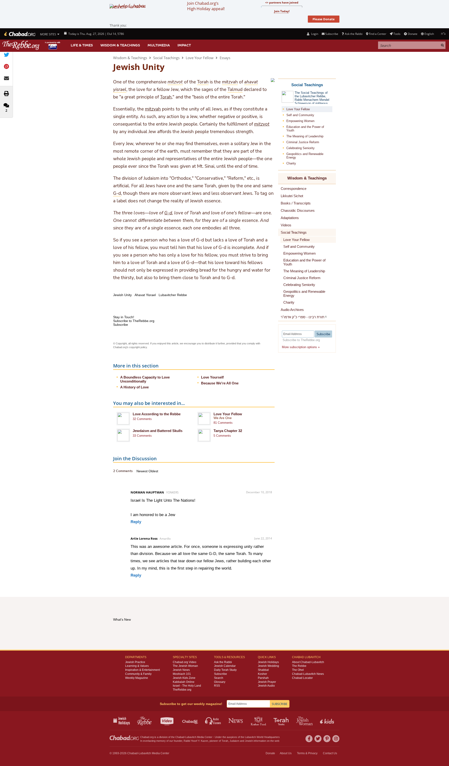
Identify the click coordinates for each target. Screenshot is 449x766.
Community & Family (138, 674)
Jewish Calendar (225, 666)
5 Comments (222, 435)
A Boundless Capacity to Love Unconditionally (145, 379)
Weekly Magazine (136, 678)
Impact (184, 45)
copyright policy (138, 347)
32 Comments (142, 419)
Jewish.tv (167, 720)
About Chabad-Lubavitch (308, 662)
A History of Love (134, 387)
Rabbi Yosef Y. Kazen (196, 740)
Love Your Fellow (200, 57)
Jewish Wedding (268, 666)
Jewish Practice (135, 662)
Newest (142, 471)
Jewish (249, 740)
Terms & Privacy (307, 753)
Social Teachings (166, 57)
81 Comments (223, 422)
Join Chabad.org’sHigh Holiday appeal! (206, 5)
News (236, 720)
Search (218, 678)
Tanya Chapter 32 (228, 431)
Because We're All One (220, 383)
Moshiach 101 (182, 674)
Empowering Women (300, 121)
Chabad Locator (302, 678)
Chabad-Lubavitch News (308, 674)
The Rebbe (299, 666)
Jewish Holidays (268, 662)
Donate (412, 34)
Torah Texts (281, 720)
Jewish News (181, 670)
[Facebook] (309, 738)
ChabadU (190, 720)
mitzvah (153, 109)
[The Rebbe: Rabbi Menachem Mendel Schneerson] (31, 45)
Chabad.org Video (184, 662)
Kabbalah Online (183, 682)
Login (314, 34)
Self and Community (300, 115)
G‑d (168, 213)
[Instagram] (335, 738)
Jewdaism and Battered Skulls (157, 431)
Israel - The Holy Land (187, 685)
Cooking (259, 720)
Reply (136, 522)
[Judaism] (19, 34)
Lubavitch (190, 737)
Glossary (219, 682)
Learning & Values (137, 666)
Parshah (263, 678)
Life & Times (82, 45)
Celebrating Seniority (300, 148)
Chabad (179, 737)
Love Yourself (212, 377)
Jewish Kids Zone (184, 678)
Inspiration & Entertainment (142, 670)
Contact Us (330, 753)
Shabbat (263, 670)
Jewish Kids (327, 720)
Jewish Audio (266, 685)
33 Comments (142, 435)
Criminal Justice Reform (302, 142)
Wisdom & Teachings (120, 45)
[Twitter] (317, 738)
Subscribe (220, 674)
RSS (217, 685)
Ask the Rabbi (353, 34)
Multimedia (159, 45)
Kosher (262, 674)
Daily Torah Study (225, 670)
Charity (291, 163)
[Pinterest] (326, 738)
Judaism (234, 740)
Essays (225, 57)
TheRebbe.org (182, 689)
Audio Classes (213, 720)
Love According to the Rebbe (157, 414)
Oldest (153, 471)
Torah (166, 97)
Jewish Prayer (267, 682)
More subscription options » (301, 347)
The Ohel (298, 670)
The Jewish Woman (185, 666)
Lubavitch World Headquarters (262, 737)
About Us (286, 753)
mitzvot (261, 124)
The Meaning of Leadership (304, 136)
